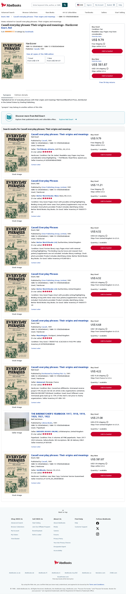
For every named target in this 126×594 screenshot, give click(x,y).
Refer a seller (36, 535)
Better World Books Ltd (47, 242)
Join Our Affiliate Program (41, 527)
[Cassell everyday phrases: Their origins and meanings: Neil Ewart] (17, 172)
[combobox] (46, 5)
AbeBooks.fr (43, 573)
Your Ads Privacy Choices (62, 543)
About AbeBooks (59, 523)
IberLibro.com (100, 573)
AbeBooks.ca (86, 573)
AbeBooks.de (29, 573)
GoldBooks (41, 470)
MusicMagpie (42, 335)
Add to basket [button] (107, 51)
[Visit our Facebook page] (97, 523)
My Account (99, 5)
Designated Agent (60, 546)
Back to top (63, 512)
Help (120, 5)
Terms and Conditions (96, 584)
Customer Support (81, 527)
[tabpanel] (44, 103)
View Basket (15, 538)
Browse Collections (30, 12)
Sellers (104, 12)
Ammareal (41, 382)
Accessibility (58, 550)
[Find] (65, 5)
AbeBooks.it (56, 573)
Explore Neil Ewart (66, 119)
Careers (56, 531)
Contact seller (35, 165)
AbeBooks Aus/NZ (71, 573)
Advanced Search (7, 12)
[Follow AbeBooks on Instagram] (97, 534)
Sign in (89, 5)
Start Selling (120, 12)
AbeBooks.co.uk (14, 573)
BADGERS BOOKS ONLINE (47, 431)
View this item (96, 36)
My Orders (14, 535)
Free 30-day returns (107, 82)
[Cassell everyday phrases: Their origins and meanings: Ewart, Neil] (17, 358)
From (33, 59)
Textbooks (89, 12)
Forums (56, 535)
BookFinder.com (63, 578)
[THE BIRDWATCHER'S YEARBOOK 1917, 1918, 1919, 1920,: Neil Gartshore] (17, 430)
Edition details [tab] (21, 95)
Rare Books (50, 12)
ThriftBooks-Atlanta (45, 149)
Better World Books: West (48, 196)
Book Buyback (37, 531)
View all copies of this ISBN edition (40, 54)
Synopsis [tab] (7, 95)
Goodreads (29, 32)
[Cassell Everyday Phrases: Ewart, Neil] (17, 218)
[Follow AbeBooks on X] (97, 528)
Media (56, 527)
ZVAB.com (113, 573)
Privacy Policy (58, 538)
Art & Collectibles (70, 12)
